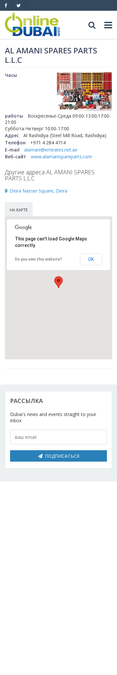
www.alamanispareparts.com (61, 156)
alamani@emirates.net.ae (50, 150)
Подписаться (62, 456)
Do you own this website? (38, 259)
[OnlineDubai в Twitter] (18, 5)
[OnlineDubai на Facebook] (6, 5)
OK (91, 259)
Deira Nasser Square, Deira (38, 191)
